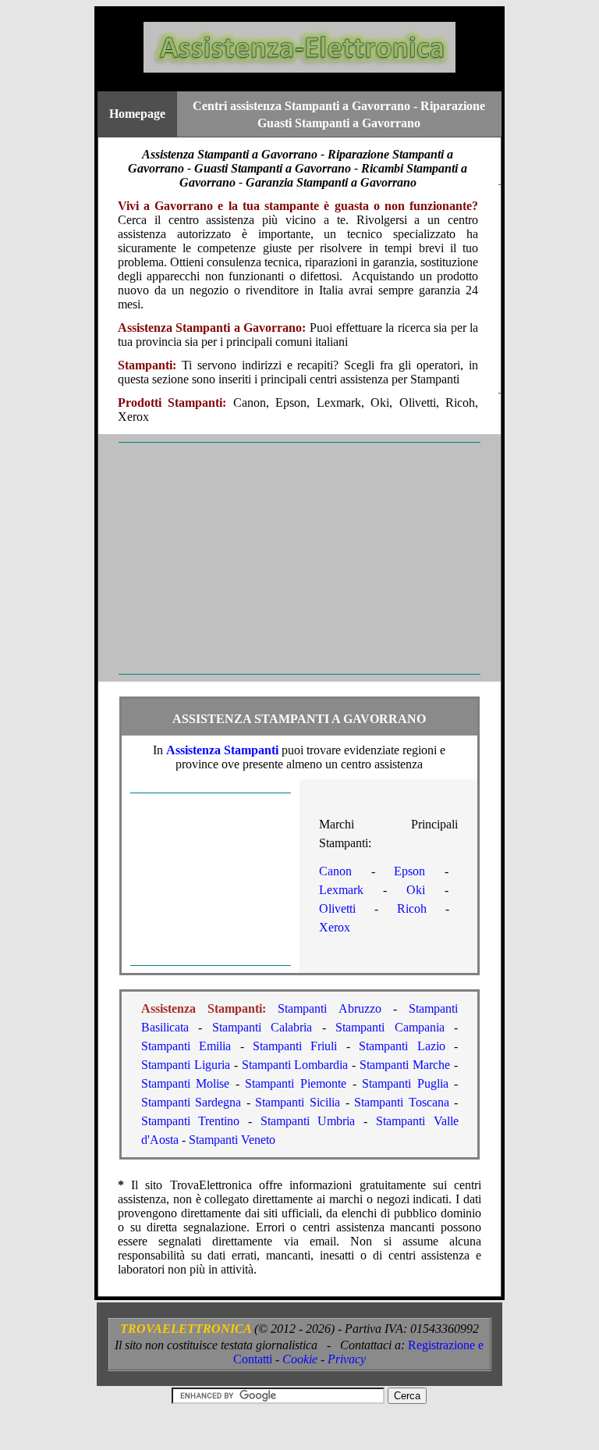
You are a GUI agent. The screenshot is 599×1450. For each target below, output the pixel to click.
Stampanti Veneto (232, 1139)
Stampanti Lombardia (295, 1064)
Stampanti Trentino (190, 1121)
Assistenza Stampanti (222, 750)
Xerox (334, 927)
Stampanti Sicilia (297, 1102)
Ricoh (412, 908)
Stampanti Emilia (186, 1046)
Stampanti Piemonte (295, 1083)
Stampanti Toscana (401, 1102)
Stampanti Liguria (185, 1064)
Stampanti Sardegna (191, 1102)
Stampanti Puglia (405, 1083)
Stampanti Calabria (262, 1027)
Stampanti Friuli (295, 1046)
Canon (335, 871)
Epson (409, 871)
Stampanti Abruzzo (329, 1008)
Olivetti (337, 908)
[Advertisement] (299, 558)
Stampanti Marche (405, 1064)
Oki (415, 889)
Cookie (299, 1359)
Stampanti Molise (185, 1083)
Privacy (347, 1359)
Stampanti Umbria (308, 1121)
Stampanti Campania (390, 1027)
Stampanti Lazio (402, 1046)
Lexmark (341, 889)
